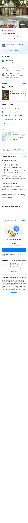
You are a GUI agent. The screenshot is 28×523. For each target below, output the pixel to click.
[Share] (25, 2)
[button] (6, 136)
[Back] (3, 2)
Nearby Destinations (7, 144)
